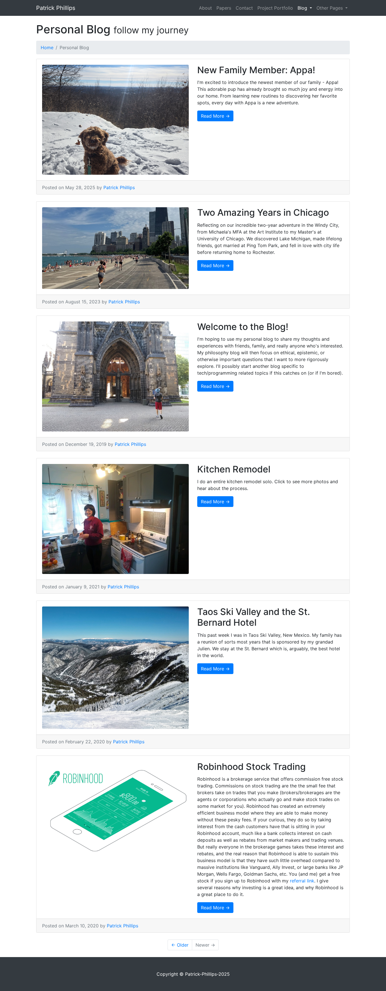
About (205, 8)
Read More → (215, 116)
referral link (302, 881)
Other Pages (330, 8)
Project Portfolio (275, 8)
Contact (244, 8)
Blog (303, 8)
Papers (223, 8)
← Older (179, 945)
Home (47, 47)
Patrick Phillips (55, 8)
